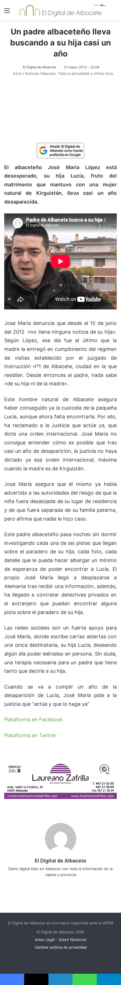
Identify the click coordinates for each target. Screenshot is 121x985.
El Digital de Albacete (39, 67)
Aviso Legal (45, 939)
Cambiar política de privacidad (61, 947)
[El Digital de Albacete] (60, 10)
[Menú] (7, 12)
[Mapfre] (60, 797)
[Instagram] (80, 884)
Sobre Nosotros (72, 939)
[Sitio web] (40, 884)
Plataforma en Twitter (30, 735)
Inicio (17, 73)
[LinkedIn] (64, 884)
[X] (56, 884)
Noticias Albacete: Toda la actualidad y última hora (69, 73)
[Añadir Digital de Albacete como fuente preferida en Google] (60, 150)
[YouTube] (72, 884)
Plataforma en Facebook (33, 719)
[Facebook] (48, 884)
